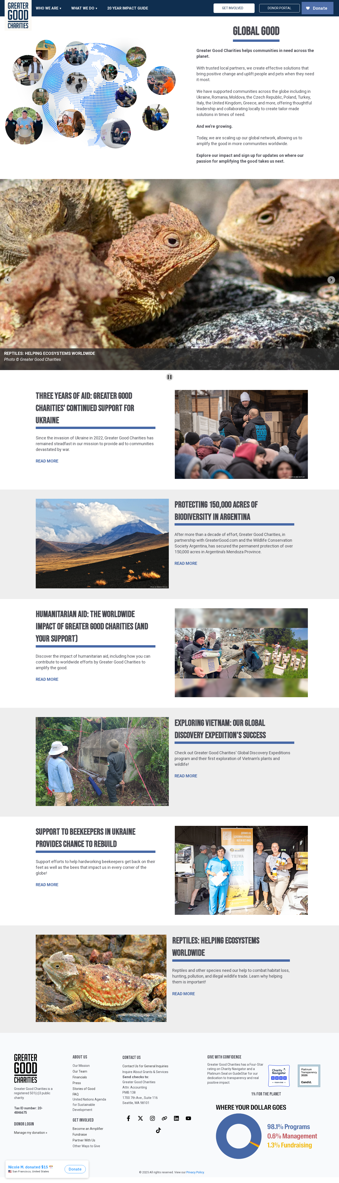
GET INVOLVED (232, 8)
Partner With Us (84, 1140)
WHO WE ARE (47, 8)
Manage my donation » (30, 1132)
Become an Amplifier (88, 1129)
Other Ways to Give (86, 1146)
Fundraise (80, 1134)
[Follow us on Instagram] (152, 1118)
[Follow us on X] (140, 1118)
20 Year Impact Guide (127, 8)
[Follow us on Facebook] (128, 1118)
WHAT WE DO (82, 8)
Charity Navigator (233, 1069)
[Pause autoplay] (169, 377)
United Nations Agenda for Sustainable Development (89, 1105)
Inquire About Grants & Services (145, 1072)
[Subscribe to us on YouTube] (188, 1118)
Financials (80, 1077)
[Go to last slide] (8, 280)
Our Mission (81, 1065)
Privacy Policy (195, 1172)
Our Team (80, 1071)
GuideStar (240, 1073)
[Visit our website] (164, 1118)
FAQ (76, 1094)
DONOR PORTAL (279, 8)
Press (77, 1083)
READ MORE (47, 461)
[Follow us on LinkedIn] (176, 1118)
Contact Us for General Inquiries (145, 1066)
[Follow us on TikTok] (158, 1130)
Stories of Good (84, 1089)
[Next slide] (331, 280)
